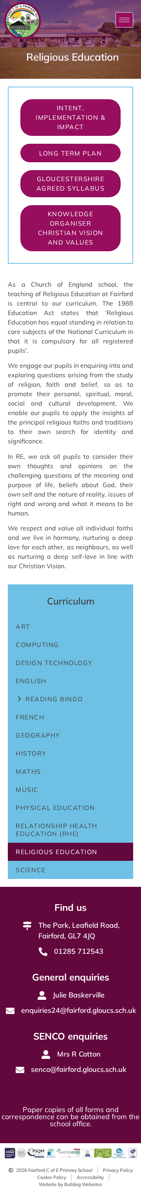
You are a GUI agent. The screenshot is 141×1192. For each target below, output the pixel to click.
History (31, 753)
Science (31, 870)
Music (27, 789)
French (30, 717)
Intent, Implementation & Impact (70, 117)
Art (23, 626)
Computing (37, 645)
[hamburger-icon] (124, 20)
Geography (38, 735)
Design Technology (54, 663)
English (31, 681)
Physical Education (55, 808)
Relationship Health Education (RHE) (57, 830)
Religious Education (57, 852)
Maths (28, 771)
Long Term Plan (70, 153)
